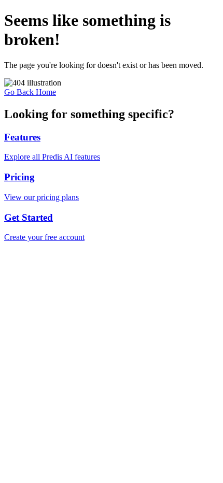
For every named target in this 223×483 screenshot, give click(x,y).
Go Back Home (30, 92)
